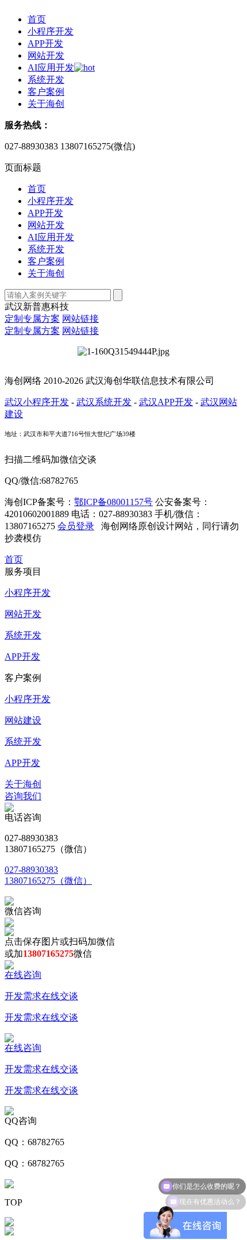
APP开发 (45, 43)
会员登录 (75, 526)
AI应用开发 (51, 67)
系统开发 (46, 79)
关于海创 (46, 104)
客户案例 (46, 92)
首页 (37, 19)
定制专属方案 (32, 319)
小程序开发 (51, 31)
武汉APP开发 (166, 402)
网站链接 (80, 319)
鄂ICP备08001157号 (113, 502)
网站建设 (23, 720)
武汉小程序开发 (37, 402)
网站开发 (46, 55)
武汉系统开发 (104, 402)
